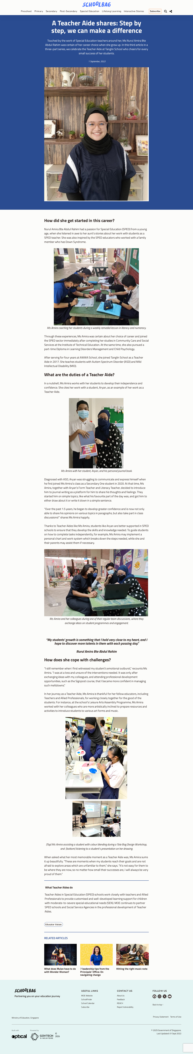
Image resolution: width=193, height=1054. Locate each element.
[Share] (171, 11)
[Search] (165, 11)
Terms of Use (175, 1016)
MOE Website (87, 995)
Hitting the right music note (131, 968)
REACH (120, 1003)
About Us (120, 995)
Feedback (121, 999)
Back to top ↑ (158, 1005)
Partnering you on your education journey (37, 996)
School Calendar (88, 1003)
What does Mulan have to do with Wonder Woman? (60, 970)
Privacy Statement (161, 1016)
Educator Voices (53, 924)
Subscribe (85, 1006)
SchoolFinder (86, 999)
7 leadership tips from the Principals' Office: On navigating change (94, 971)
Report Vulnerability (125, 1006)
